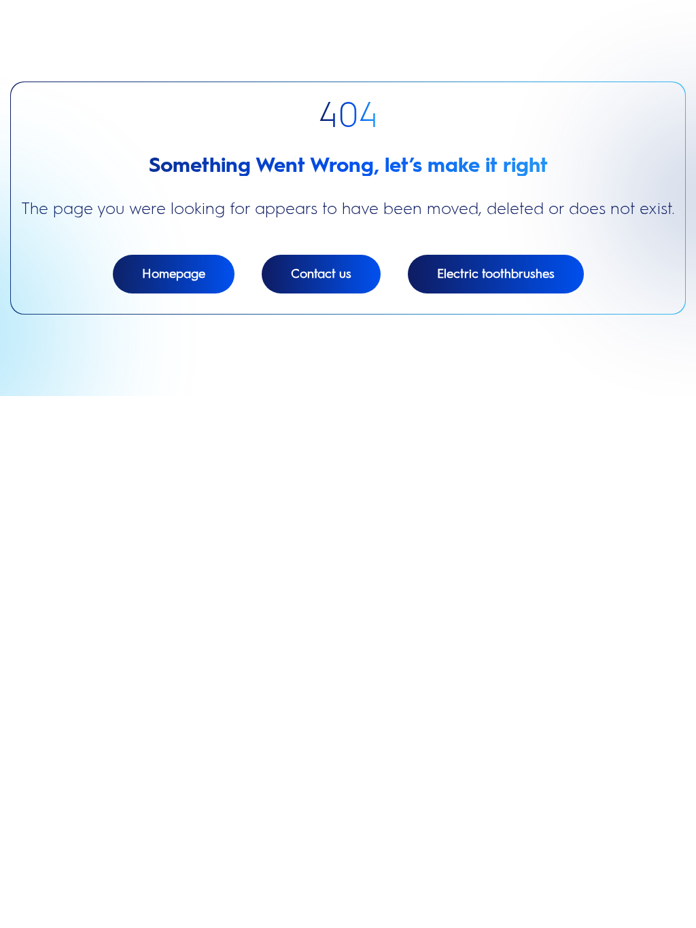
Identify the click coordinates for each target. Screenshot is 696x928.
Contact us (321, 273)
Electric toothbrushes (496, 273)
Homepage (173, 273)
